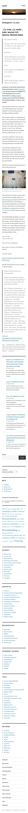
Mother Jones (7, 748)
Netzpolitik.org (7, 567)
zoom (4, 5)
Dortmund (4, 514)
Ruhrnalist (6, 666)
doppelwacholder (8, 631)
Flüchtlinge (12, 514)
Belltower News (8, 554)
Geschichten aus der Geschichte (11, 601)
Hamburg (7, 516)
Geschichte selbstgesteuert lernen (12, 597)
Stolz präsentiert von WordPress (19, 810)
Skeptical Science (8, 705)
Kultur (7, 347)
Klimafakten (7, 685)
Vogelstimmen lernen (9, 711)
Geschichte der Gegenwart (10, 595)
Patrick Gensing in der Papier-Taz (10, 199)
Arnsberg (14, 509)
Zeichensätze (7, 718)
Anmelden (6, 484)
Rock (19, 530)
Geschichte (17, 346)
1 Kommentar (11, 351)
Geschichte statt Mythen (10, 599)
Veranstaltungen (6, 797)
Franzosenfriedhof (7, 767)
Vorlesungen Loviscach (9, 713)
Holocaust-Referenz (8, 610)
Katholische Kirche (14, 521)
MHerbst (6, 634)
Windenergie (11, 541)
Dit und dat (8, 346)
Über (3, 801)
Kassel (9, 521)
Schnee (23, 535)
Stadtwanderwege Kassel (10, 707)
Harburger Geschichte (9, 606)
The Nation (6, 752)
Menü (23, 5)
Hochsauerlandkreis (9, 519)
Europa (13, 346)
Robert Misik (7, 571)
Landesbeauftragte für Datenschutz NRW (14, 689)
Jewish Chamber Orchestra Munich (12, 563)
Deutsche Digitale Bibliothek (11, 681)
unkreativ (6, 668)
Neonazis (20, 524)
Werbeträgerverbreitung (9, 715)
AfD (3, 509)
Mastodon (5, 805)
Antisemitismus (8, 509)
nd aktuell (6, 750)
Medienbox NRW (8, 692)
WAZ (16, 538)
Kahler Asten (4, 521)
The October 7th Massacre (10, 709)
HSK (18, 519)
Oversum (12, 526)
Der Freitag (6, 730)
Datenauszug (6, 790)
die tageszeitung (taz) (9, 733)
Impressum (5, 782)
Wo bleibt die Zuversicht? (17, 382)
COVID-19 (15, 511)
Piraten (22, 526)
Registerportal (7, 702)
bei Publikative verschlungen (9, 208)
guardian (6, 737)
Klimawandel (21, 521)
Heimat (15, 347)
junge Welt (6, 743)
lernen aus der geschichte (10, 612)
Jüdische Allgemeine (9, 741)
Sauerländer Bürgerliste (8, 533)
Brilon (18, 509)
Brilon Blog (7, 629)
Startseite (4, 760)
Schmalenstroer (7, 642)
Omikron (8, 526)
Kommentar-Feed (8, 489)
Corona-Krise (6, 511)
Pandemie (18, 526)
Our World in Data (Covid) (10, 696)
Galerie (4, 778)
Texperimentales (8, 573)
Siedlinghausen (6, 538)
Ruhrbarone (7, 664)
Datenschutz (5, 786)
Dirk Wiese (22, 511)
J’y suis (7, 349)
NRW (23, 524)
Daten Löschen (6, 794)
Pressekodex (7, 700)
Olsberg (4, 526)
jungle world (7, 746)
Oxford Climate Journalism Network (13, 698)
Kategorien (5, 469)
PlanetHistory (7, 614)
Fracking (20, 514)
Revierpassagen (7, 662)
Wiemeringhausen (5, 541)
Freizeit (4, 775)
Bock (7, 396)
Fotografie (17, 514)
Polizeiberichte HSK (9, 636)
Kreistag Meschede (6, 524)
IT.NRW (22, 519)
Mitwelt (6, 694)
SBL (20, 535)
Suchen (4, 454)
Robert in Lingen (8, 569)
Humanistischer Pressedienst (11, 560)
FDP (8, 514)
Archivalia (6, 590)
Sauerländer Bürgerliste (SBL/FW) (10, 535)
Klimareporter (7, 687)
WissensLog (7, 576)
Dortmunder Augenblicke (10, 657)
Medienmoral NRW (8, 565)
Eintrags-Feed (7, 487)
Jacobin (5, 739)
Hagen (3, 516)
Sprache (11, 347)
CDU (22, 509)
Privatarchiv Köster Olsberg (10, 638)
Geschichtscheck (8, 603)
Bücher (3, 346)
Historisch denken (8, 608)
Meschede (14, 524)
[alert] (14, 501)
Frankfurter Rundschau (9, 735)
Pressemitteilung (9, 529)
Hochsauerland (13, 516)
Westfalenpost (21, 538)
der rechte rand (7, 556)
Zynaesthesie (7, 578)
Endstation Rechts (8, 558)
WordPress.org (7, 491)
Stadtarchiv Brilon (8, 616)
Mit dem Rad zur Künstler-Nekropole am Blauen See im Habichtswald (15, 417)
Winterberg (18, 540)
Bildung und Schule (20, 344)
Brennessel (5, 763)
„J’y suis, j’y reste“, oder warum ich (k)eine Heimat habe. (13, 32)
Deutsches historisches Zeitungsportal (13, 593)
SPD (12, 538)
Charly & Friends (8, 655)
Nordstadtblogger (8, 659)
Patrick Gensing (12, 349)
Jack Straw (20, 347)
